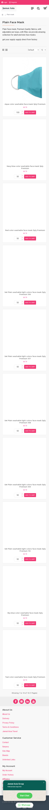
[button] (44, 782)
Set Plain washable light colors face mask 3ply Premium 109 (25, 486)
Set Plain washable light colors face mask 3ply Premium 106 (25, 293)
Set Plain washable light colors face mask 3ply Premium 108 (25, 421)
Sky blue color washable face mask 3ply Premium (25, 614)
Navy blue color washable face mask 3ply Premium (25, 167)
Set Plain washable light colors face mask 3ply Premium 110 (25, 550)
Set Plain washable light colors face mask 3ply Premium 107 (25, 357)
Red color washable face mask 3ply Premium (25, 230)
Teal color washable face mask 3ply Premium (25, 677)
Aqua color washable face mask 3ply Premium (25, 104)
